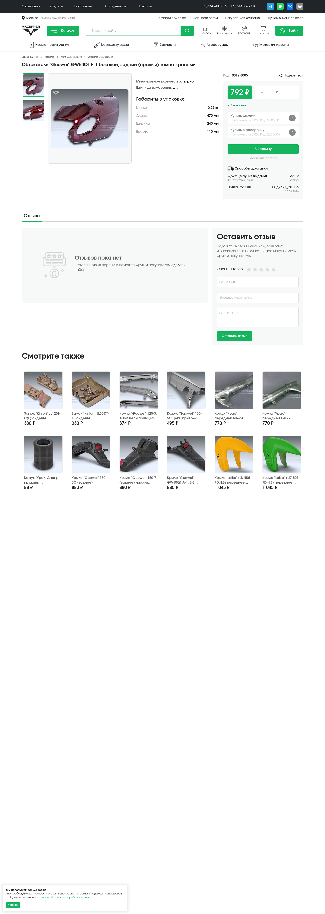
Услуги (55, 6)
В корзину (263, 149)
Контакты (145, 6)
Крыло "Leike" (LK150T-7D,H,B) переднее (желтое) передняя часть (233, 480)
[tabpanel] (162, 286)
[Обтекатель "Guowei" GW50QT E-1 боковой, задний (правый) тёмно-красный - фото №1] (90, 118)
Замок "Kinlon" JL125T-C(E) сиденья (42, 416)
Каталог (67, 30)
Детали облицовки (100, 57)
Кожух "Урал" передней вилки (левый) (229, 416)
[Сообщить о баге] (299, 6)
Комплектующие (71, 57)
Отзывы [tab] (32, 216)
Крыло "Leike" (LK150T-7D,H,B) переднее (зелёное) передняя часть (280, 480)
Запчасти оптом (206, 18)
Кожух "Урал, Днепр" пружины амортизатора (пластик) (42, 480)
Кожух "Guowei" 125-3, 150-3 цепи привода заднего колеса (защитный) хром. (138, 416)
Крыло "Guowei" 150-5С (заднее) (89, 480)
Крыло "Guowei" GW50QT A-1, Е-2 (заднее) (180, 480)
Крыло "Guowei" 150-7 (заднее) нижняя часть (137, 480)
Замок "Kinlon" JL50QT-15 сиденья (90, 416)
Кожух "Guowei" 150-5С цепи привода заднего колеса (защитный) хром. (184, 416)
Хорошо (13, 905)
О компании (31, 6)
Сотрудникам (116, 6)
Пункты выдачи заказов (285, 18)
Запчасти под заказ (172, 18)
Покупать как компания (242, 18)
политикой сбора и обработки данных (65, 897)
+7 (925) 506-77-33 (243, 6)
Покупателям (83, 6)
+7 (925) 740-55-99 (214, 6)
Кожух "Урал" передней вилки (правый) (276, 416)
